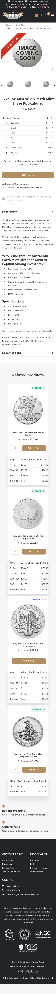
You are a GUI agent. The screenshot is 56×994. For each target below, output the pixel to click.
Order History (36, 871)
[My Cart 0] (47, 15)
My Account (7, 864)
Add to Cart (34, 448)
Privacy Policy (8, 868)
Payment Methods (38, 868)
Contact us (7, 860)
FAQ (32, 864)
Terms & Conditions (11, 871)
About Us (34, 860)
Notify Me (28, 174)
